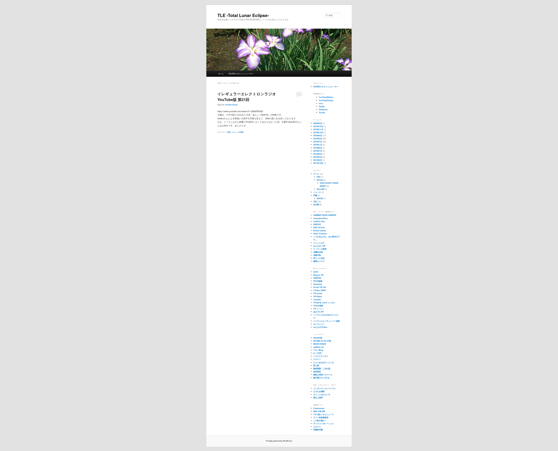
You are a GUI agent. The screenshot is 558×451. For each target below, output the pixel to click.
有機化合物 (318, 252)
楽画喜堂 (317, 371)
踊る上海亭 (318, 397)
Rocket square (319, 230)
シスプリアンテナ (320, 356)
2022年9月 (317, 123)
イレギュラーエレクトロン (324, 388)
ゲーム (316, 173)
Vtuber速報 (318, 305)
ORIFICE (317, 224)
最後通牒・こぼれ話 (321, 368)
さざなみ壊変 (319, 391)
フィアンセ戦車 (320, 249)
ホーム (221, 73)
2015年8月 (317, 147)
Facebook (323, 109)
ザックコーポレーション (323, 423)
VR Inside (317, 293)
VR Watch (317, 296)
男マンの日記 (319, 258)
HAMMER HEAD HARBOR (324, 215)
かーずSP (317, 353)
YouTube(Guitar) (326, 100)
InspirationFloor (320, 218)
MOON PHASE (319, 343)
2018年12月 (318, 126)
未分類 (316, 204)
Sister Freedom (320, 233)
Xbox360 (320, 189)
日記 (228, 132)
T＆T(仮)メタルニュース (323, 414)
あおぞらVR (318, 311)
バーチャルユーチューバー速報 (326, 321)
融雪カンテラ (319, 261)
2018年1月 (317, 144)
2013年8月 (317, 160)
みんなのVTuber (320, 327)
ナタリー (317, 359)
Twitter (322, 106)
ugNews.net (318, 347)
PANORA (317, 278)
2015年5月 (317, 157)
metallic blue (319, 221)
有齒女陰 (317, 255)
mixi (321, 103)
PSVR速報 (317, 281)
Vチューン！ (318, 308)
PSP (319, 176)
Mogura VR (318, 275)
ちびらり (317, 426)
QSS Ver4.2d (319, 227)
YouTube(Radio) (326, 97)
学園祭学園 (318, 429)
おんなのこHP (319, 245)
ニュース (317, 192)
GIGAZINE (317, 337)
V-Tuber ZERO (319, 290)
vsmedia (317, 299)
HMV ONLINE (319, 411)
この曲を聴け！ (320, 420)
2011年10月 (318, 163)
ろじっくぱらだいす (321, 394)
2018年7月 (317, 141)
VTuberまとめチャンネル (324, 302)
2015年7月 (317, 150)
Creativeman (318, 408)
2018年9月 (317, 135)
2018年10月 (318, 132)
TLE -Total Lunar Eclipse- (243, 15)
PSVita (320, 180)
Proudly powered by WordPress (279, 441)
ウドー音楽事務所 (320, 417)
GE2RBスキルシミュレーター (241, 73)
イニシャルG (318, 242)
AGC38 (320, 198)
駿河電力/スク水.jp (321, 377)
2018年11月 (318, 129)
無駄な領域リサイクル (322, 374)
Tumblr (322, 112)
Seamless (317, 284)
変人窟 (316, 365)
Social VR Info (319, 287)
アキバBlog (318, 350)
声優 (315, 195)
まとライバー (319, 324)
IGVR (315, 271)
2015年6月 (317, 154)
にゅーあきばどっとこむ (323, 362)
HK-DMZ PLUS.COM (322, 340)
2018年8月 (317, 138)
